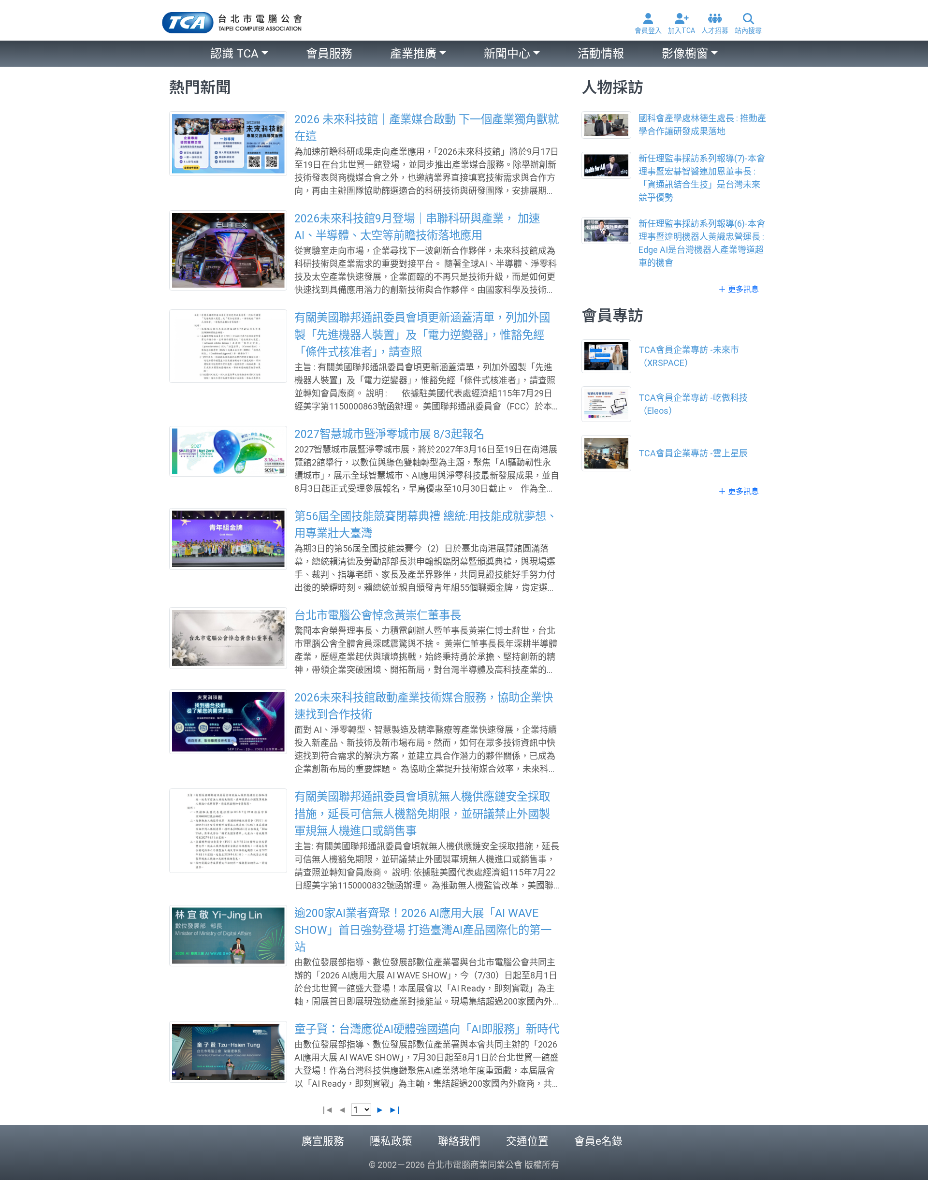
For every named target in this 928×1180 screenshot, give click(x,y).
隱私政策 (391, 1141)
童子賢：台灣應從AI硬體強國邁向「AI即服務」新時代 (426, 1029)
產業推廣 (413, 53)
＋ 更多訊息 (738, 289)
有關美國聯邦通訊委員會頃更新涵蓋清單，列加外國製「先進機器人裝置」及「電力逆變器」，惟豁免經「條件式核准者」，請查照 (422, 334)
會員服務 (329, 53)
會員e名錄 (598, 1141)
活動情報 (601, 53)
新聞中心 (507, 53)
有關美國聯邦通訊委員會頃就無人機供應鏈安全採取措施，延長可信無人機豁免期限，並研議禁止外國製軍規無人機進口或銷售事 (422, 813)
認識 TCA (234, 53)
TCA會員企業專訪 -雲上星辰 (693, 453)
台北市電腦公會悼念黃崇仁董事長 (377, 615)
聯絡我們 (459, 1141)
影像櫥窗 (685, 53)
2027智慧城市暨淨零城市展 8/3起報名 (389, 434)
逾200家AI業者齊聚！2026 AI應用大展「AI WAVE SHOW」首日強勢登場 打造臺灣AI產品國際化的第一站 (422, 930)
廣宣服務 (323, 1141)
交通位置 (527, 1141)
